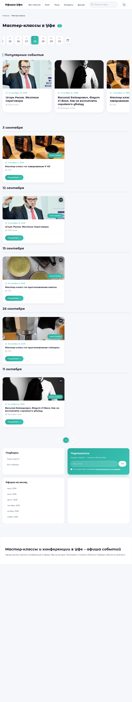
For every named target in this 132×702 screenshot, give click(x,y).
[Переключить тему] (124, 4)
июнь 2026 (11, 488)
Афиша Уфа (13, 4)
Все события (34, 4)
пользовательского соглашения (107, 469)
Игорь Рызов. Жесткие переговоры (27, 226)
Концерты (68, 4)
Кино (47, 4)
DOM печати (12, 230)
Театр (56, 4)
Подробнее (13, 177)
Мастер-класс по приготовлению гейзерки (32, 347)
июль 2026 (11, 494)
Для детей (82, 4)
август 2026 (12, 500)
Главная (6, 15)
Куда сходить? (13, 459)
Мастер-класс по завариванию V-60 (27, 166)
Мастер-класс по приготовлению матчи (31, 287)
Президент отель (14, 414)
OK (122, 464)
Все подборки (13, 464)
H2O (9, 170)
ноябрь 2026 (12, 517)
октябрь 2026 (13, 511)
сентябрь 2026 (13, 505)
